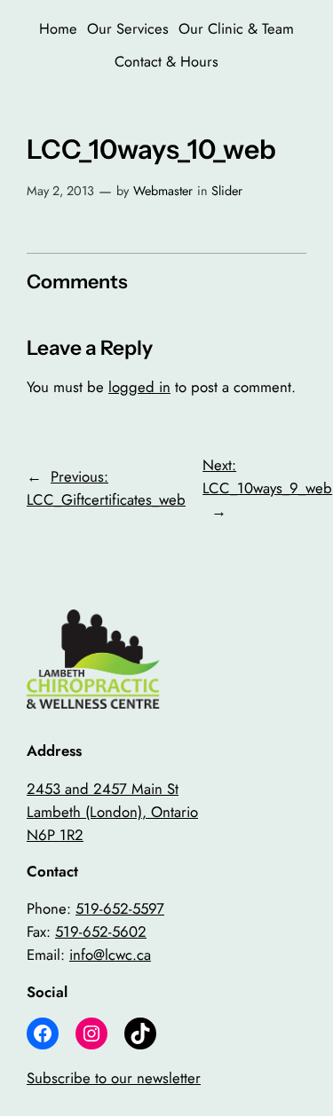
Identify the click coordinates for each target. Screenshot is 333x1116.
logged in (139, 386)
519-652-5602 (101, 931)
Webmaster (163, 191)
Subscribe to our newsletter (114, 1077)
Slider (226, 191)
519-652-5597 (119, 908)
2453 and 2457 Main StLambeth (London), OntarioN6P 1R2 (112, 811)
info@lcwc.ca (110, 954)
